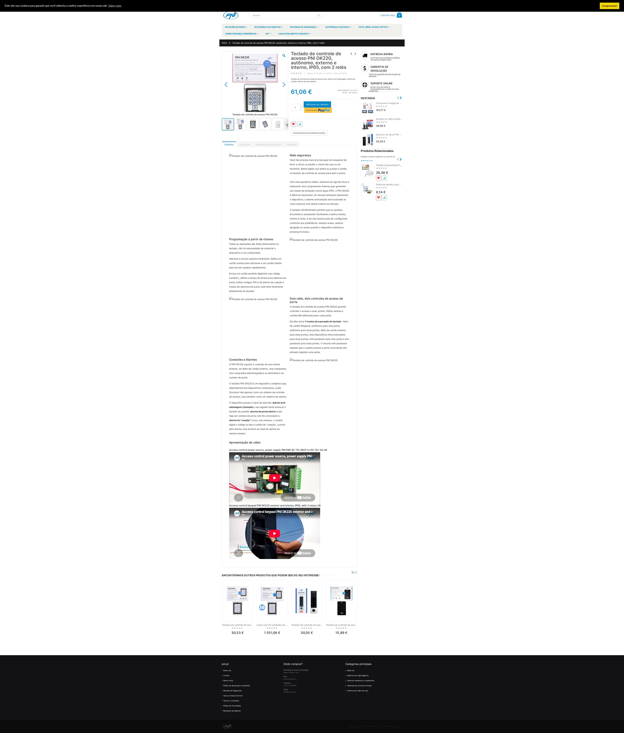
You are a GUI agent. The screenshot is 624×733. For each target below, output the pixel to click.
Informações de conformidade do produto (309, 133)
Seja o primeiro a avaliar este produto (327, 73)
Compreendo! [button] (609, 6)
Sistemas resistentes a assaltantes (360, 681)
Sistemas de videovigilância (358, 675)
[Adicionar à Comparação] (384, 178)
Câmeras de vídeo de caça (357, 691)
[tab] (229, 143)
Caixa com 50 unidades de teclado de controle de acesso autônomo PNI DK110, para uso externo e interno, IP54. (272, 625)
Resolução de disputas (232, 711)
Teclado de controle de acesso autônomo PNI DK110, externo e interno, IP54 (237, 625)
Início (224, 42)
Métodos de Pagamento (232, 691)
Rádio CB (350, 670)
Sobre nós (227, 670)
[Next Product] (355, 53)
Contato (226, 675)
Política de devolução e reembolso (236, 686)
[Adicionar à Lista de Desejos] (378, 178)
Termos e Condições (231, 701)
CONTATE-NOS (388, 15)
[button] (284, 57)
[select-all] (367, 160)
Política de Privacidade (232, 706)
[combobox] (285, 15)
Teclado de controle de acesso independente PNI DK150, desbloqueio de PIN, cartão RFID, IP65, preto (341, 625)
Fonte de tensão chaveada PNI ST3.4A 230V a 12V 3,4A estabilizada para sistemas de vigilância (389, 184)
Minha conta (228, 681)
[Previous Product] (351, 53)
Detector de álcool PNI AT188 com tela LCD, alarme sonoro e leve (389, 134)
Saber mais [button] (114, 5)
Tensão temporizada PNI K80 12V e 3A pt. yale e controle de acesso (389, 165)
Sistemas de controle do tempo (359, 686)
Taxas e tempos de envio (233, 696)
